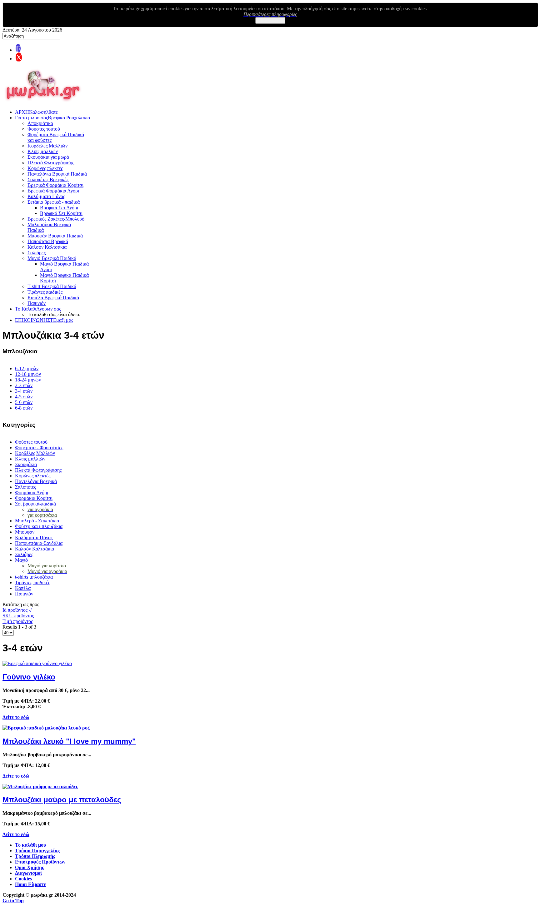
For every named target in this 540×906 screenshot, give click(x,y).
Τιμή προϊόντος (17, 621)
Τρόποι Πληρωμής (35, 856)
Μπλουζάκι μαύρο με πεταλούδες (61, 799)
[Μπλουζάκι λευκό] (46, 727)
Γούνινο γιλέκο (28, 677)
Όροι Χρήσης (29, 867)
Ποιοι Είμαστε (30, 884)
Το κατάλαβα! (270, 20)
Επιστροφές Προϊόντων (40, 861)
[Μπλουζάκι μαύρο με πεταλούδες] (40, 786)
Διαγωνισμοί (28, 873)
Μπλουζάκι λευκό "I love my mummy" (69, 741)
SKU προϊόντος (18, 615)
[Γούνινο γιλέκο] (37, 663)
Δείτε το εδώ (15, 717)
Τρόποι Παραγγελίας (37, 850)
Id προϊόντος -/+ (18, 610)
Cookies (23, 878)
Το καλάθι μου (30, 845)
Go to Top (13, 900)
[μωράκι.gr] (43, 102)
